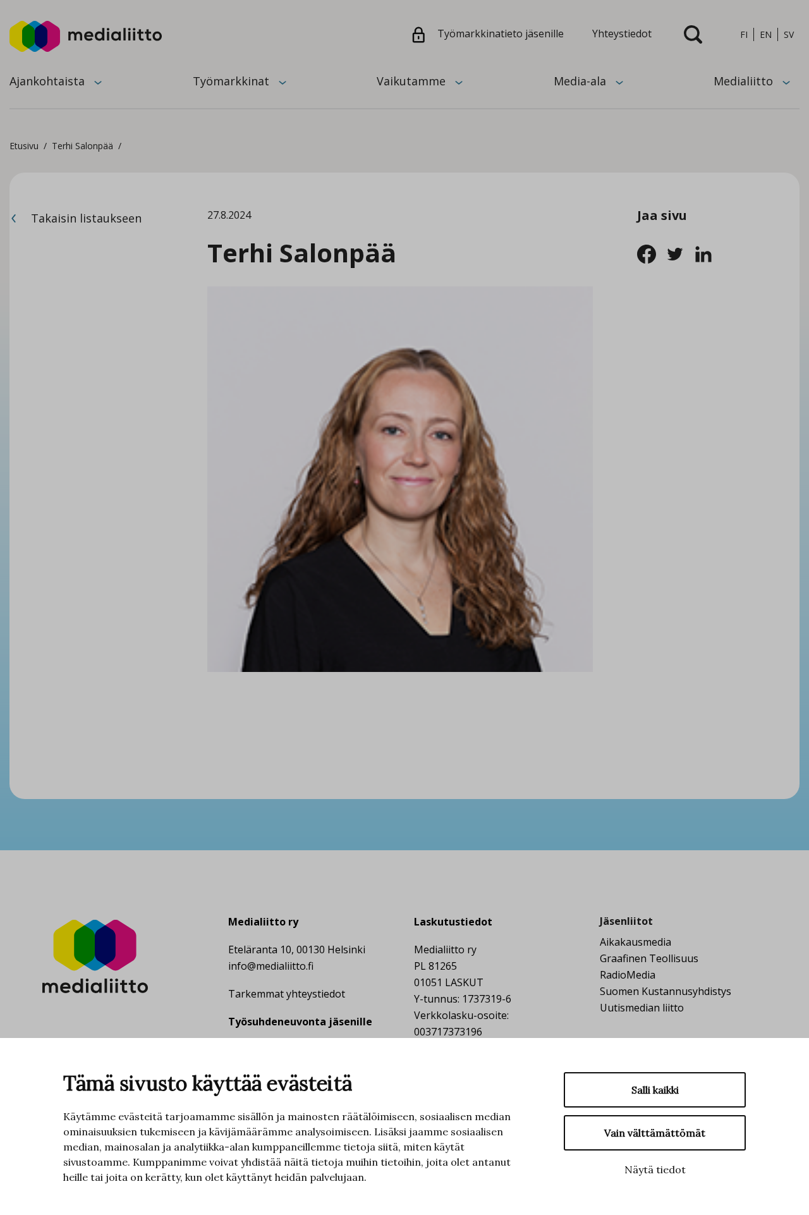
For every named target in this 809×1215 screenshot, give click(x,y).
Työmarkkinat (231, 81)
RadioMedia (627, 975)
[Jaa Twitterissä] (680, 253)
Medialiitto (743, 81)
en (766, 34)
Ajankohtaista (47, 81)
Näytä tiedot (655, 1169)
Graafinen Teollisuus (649, 958)
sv (789, 34)
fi (744, 34)
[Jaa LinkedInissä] (707, 253)
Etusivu (24, 146)
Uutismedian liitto (642, 1008)
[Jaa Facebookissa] (651, 253)
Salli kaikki (655, 1090)
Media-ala (580, 81)
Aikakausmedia (635, 942)
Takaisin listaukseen (85, 218)
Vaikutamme (411, 81)
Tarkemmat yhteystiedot (286, 994)
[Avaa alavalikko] (98, 81)
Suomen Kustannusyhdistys (665, 991)
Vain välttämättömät (654, 1132)
